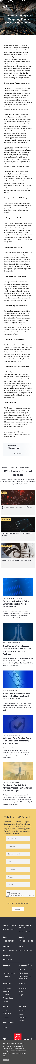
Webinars (6, 1018)
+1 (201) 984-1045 (8, 929)
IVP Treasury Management (14, 408)
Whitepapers (23, 988)
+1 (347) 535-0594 (8, 941)
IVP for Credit (23, 973)
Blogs (21, 995)
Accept (6, 1060)
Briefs (21, 991)
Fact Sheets (7, 991)
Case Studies (7, 988)
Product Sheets (8, 998)
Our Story (22, 1011)
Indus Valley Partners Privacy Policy (21, 903)
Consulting (6, 976)
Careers (21, 1020)
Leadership (22, 1017)
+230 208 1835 (7, 959)
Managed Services (9, 973)
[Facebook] (31, 1039)
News (5, 1027)
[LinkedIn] (25, 1039)
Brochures (6, 995)
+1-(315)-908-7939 (25, 931)
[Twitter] (28, 1039)
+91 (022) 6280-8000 (10, 950)
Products (6, 970)
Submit (18, 909)
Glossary (6, 1001)
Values (21, 1014)
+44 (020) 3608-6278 (26, 941)
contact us (19, 434)
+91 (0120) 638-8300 (25, 950)
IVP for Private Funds (25, 970)
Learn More (18, 453)
